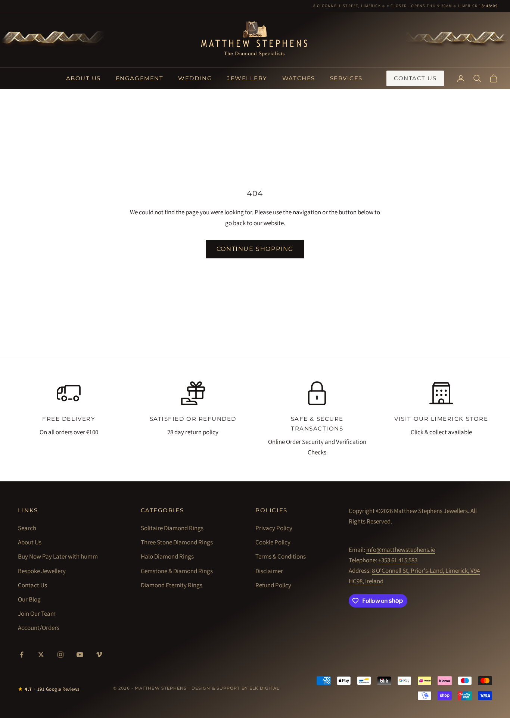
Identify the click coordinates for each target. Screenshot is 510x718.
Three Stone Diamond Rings (177, 542)
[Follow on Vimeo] (99, 654)
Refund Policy (273, 585)
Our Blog (29, 599)
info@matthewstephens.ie (400, 550)
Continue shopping (255, 248)
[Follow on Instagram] (60, 654)
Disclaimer (269, 571)
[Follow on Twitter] (41, 654)
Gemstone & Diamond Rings (177, 571)
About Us (83, 78)
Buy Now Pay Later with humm (58, 556)
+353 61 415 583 (397, 560)
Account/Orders (38, 628)
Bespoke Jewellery (42, 571)
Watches (298, 78)
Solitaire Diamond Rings (172, 528)
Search (27, 528)
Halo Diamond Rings (167, 556)
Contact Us (415, 78)
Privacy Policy (273, 528)
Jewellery (247, 78)
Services (346, 78)
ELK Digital (264, 688)
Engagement (139, 78)
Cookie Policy (272, 542)
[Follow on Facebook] (21, 654)
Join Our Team (37, 613)
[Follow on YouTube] (80, 654)
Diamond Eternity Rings (171, 585)
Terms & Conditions (280, 556)
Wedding (195, 78)
